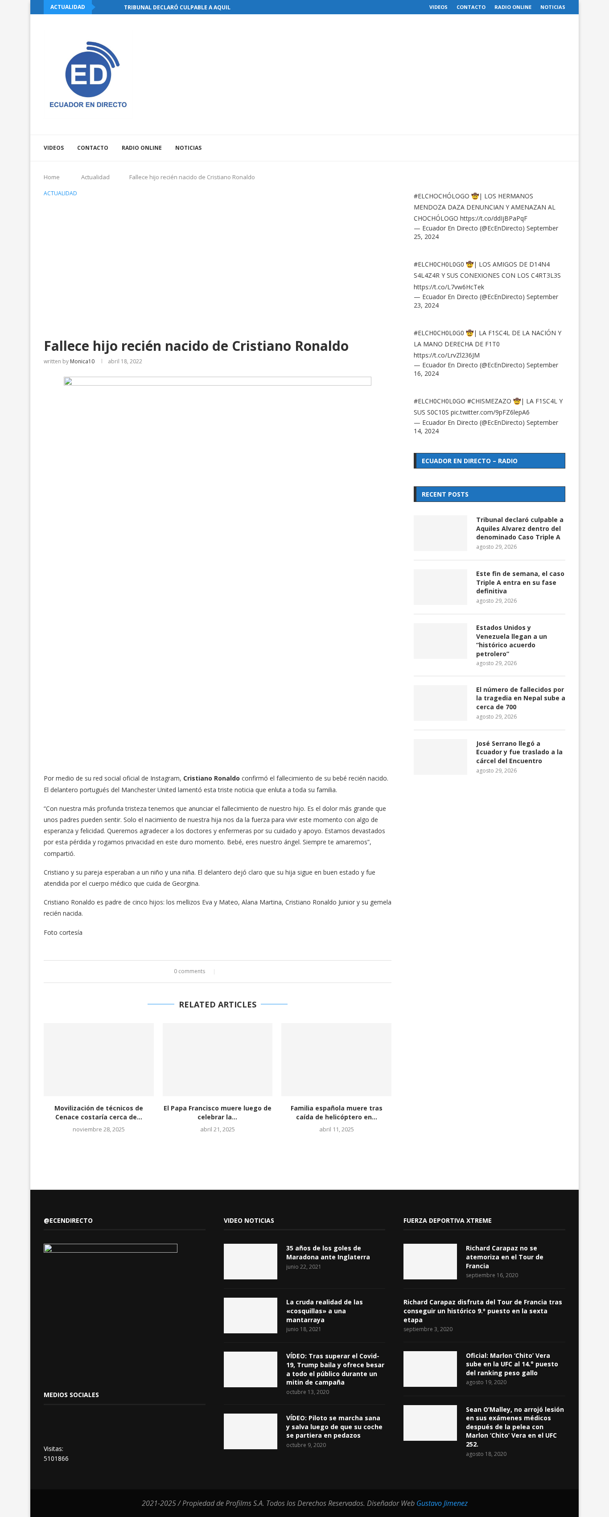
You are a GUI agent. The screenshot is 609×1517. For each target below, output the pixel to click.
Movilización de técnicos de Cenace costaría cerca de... (98, 1112)
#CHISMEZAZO (489, 401)
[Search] (560, 148)
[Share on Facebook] (227, 971)
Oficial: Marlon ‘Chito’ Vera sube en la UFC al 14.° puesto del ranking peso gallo (512, 1364)
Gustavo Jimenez (442, 1503)
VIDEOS (438, 7)
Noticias (552, 7)
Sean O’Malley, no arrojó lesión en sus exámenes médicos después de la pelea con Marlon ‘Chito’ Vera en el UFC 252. (515, 1426)
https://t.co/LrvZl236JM (447, 355)
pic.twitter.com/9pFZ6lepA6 (490, 412)
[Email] (529, 148)
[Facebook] (492, 148)
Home (52, 177)
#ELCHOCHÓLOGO (441, 196)
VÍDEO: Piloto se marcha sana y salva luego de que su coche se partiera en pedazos (334, 1426)
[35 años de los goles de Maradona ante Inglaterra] (250, 1261)
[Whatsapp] (538, 148)
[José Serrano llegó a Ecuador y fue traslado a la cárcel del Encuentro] (440, 757)
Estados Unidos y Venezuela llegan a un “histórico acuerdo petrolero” (511, 640)
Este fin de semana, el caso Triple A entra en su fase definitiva (520, 582)
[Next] (115, 7)
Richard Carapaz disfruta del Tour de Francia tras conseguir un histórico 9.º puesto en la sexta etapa (482, 1311)
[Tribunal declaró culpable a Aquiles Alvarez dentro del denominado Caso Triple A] (440, 533)
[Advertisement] (217, 265)
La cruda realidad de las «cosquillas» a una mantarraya (324, 1311)
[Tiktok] (548, 148)
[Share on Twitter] (235, 971)
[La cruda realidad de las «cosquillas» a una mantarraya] (250, 1315)
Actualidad (95, 177)
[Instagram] (510, 148)
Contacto (471, 7)
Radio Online (512, 7)
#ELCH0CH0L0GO (439, 401)
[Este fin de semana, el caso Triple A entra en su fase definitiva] (440, 587)
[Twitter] (501, 148)
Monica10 (82, 361)
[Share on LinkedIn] (244, 971)
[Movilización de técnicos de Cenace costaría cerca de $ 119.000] (99, 1059)
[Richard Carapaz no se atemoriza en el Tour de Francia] (430, 1261)
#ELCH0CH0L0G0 (439, 264)
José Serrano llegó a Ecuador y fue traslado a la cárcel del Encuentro (519, 752)
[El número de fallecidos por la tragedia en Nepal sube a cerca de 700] (440, 703)
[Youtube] (520, 148)
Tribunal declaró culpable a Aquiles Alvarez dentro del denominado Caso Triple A (520, 528)
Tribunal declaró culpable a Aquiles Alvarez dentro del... (214, 7)
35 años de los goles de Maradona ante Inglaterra (328, 1252)
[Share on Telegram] (261, 971)
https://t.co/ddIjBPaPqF (493, 218)
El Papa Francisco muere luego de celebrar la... (218, 1112)
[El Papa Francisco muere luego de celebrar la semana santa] (218, 1059)
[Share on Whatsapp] (252, 971)
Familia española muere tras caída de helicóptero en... (337, 1112)
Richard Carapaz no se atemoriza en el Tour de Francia (504, 1257)
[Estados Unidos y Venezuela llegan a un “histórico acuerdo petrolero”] (440, 641)
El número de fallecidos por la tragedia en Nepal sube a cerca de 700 (520, 698)
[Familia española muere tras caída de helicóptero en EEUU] (336, 1059)
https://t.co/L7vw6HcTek (449, 287)
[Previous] (104, 7)
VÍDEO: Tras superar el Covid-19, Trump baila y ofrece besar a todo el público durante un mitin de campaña (335, 1369)
